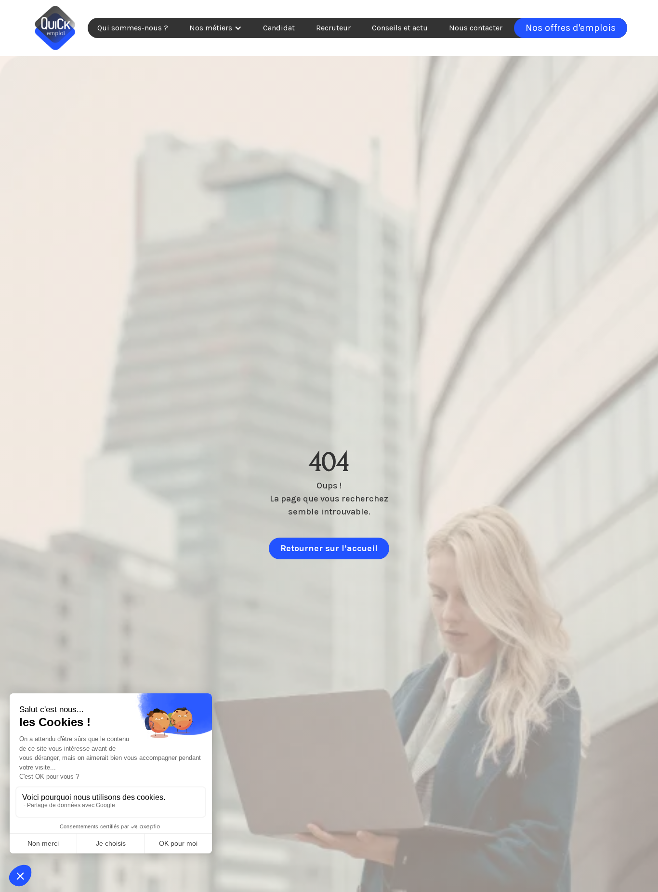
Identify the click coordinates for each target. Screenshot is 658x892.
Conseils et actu (400, 27)
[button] (215, 28)
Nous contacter (475, 27)
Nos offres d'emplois (571, 27)
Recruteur (333, 27)
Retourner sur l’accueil (329, 548)
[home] (55, 28)
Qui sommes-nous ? (132, 27)
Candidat (279, 27)
